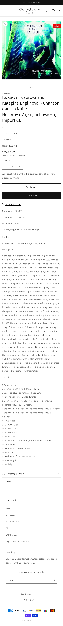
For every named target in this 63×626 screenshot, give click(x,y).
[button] (3, 11)
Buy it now (31, 195)
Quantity (6, 160)
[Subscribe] (54, 580)
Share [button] (8, 481)
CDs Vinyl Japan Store (34, 621)
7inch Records (12, 521)
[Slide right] (38, 88)
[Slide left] (25, 88)
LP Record (10, 515)
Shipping (5, 156)
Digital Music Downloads (17, 541)
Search (9, 508)
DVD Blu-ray (11, 535)
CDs (8, 528)
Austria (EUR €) (30, 600)
